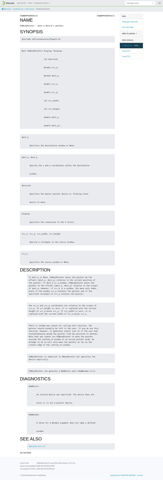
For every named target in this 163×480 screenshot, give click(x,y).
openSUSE (21, 3)
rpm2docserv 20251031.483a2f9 (123, 475)
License (140, 475)
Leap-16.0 (126, 51)
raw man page (127, 27)
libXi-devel (29, 9)
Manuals (7, 9)
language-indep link (130, 22)
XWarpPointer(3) (37, 446)
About (30, 3)
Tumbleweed (18, 9)
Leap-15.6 (126, 56)
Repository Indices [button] (41, 3)
